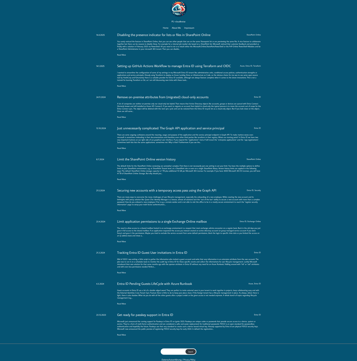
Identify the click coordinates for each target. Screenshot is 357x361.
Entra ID (249, 66)
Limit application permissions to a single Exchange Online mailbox (162, 221)
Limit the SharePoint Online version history (146, 159)
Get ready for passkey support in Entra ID (145, 314)
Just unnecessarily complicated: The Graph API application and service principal (170, 128)
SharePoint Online (254, 34)
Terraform (257, 66)
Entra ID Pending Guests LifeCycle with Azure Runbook (154, 283)
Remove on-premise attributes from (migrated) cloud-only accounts (162, 97)
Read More (121, 55)
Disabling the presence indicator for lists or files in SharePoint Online (163, 35)
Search (190, 352)
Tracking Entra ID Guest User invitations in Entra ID (152, 252)
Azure (242, 66)
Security (258, 190)
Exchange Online (254, 221)
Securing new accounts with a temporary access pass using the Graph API (166, 190)
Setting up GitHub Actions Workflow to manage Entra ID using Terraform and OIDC (174, 66)
